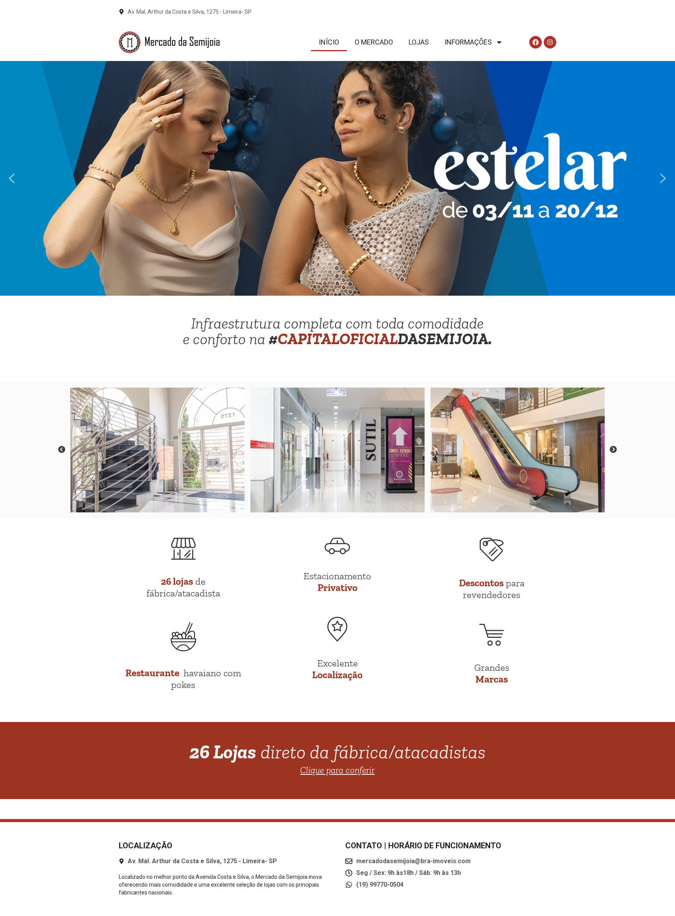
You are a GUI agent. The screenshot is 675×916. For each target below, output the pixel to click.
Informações (468, 42)
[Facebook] (535, 42)
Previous (62, 450)
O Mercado (374, 42)
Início (329, 42)
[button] (12, 178)
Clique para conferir (337, 770)
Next (613, 450)
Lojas (419, 42)
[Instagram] (550, 42)
